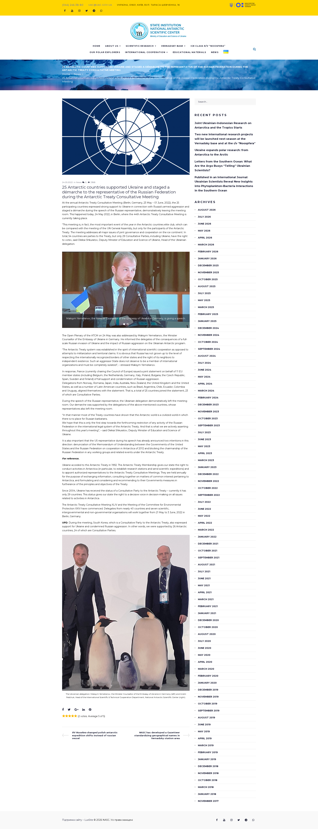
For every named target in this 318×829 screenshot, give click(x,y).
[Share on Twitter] (69, 709)
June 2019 (204, 724)
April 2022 (205, 522)
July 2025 (204, 293)
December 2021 (208, 543)
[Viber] (101, 11)
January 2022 (207, 536)
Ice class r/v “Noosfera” (208, 46)
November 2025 (208, 272)
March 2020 (206, 668)
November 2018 (208, 773)
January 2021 (207, 613)
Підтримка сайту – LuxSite (77, 819)
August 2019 (206, 717)
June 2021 (204, 578)
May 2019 (204, 731)
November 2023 (208, 411)
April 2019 (205, 738)
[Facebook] (65, 11)
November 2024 (208, 335)
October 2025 (208, 279)
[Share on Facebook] (63, 709)
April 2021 (205, 592)
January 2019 (207, 759)
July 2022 (204, 501)
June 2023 (204, 439)
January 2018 (207, 794)
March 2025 (206, 307)
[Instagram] (79, 11)
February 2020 (208, 675)
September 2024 (209, 348)
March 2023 (206, 460)
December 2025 (208, 265)
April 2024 (205, 383)
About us (111, 46)
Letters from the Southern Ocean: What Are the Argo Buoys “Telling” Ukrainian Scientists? (223, 166)
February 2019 (208, 752)
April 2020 (205, 661)
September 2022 (209, 494)
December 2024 (208, 328)
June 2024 (204, 369)
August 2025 (206, 286)
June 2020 (204, 648)
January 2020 (207, 682)
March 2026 (206, 244)
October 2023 (208, 418)
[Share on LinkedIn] (83, 709)
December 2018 (208, 766)
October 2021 (207, 550)
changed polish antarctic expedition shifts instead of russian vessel (94, 735)
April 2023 (205, 453)
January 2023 (207, 467)
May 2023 (204, 446)
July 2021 (204, 571)
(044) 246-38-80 (72, 4)
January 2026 (207, 258)
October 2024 (208, 341)
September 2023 (209, 425)
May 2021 (204, 585)
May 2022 (204, 515)
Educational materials (189, 52)
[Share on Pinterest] (90, 709)
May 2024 (204, 376)
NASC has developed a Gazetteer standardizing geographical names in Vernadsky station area (157, 735)
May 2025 (204, 300)
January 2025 (207, 321)
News (214, 52)
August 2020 (207, 634)
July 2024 (204, 362)
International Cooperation (145, 52)
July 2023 (204, 432)
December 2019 (208, 689)
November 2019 (208, 696)
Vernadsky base (172, 46)
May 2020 (204, 654)
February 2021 (208, 606)
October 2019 (207, 703)
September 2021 (208, 557)
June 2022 (204, 508)
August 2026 (207, 209)
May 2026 (204, 230)
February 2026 (208, 251)
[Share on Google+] (76, 709)
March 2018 (206, 787)
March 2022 (206, 529)
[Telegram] (94, 11)
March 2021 (205, 599)
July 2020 (204, 641)
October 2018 (207, 780)
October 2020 (208, 627)
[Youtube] (72, 11)
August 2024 (207, 355)
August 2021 (206, 564)
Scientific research (140, 46)
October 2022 (208, 488)
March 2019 (206, 745)
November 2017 (208, 801)
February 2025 (208, 314)
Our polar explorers (105, 52)
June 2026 (204, 223)
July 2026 (204, 216)
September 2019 (208, 710)
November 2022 (208, 481)
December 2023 (208, 404)
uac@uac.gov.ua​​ (100, 4)
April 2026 (205, 237)
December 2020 (208, 620)
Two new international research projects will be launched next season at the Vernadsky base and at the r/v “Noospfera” (225, 139)
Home (96, 46)
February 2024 (208, 397)
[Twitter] (86, 11)
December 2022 (208, 474)
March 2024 (206, 390)
